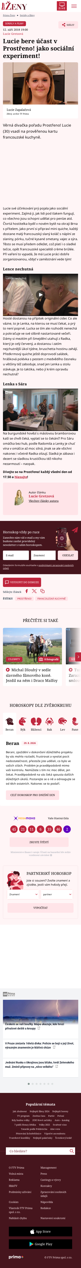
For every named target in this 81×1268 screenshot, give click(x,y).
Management (48, 1167)
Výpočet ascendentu (54, 1133)
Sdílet (66, 25)
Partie (51, 1115)
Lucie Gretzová (13, 34)
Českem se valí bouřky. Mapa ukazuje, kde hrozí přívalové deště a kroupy (34, 1026)
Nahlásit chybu (18, 1218)
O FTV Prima (16, 1167)
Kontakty (46, 1186)
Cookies (13, 1202)
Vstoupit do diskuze (24, 582)
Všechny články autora (44, 501)
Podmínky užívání (20, 1192)
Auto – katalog (62, 1120)
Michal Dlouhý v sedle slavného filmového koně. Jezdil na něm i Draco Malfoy (32, 675)
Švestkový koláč (63, 1137)
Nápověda (46, 1202)
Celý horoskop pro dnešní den (32, 795)
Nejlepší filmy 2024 (39, 1111)
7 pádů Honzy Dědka (25, 1124)
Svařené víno (60, 1124)
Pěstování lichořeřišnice (28, 1133)
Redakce (45, 1208)
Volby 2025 (44, 1124)
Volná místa (16, 1173)
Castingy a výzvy (50, 1180)
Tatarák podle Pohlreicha (34, 1129)
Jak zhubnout (20, 1111)
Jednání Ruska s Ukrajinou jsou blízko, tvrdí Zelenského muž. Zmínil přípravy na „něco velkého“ (39, 1064)
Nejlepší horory (60, 1111)
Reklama (14, 1180)
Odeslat (68, 555)
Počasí (60, 1115)
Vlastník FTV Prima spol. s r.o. (20, 1210)
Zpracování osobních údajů (53, 1194)
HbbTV (13, 1186)
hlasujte (21, 477)
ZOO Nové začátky (42, 1120)
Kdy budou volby (20, 1120)
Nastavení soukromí (52, 1218)
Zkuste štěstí (39, 842)
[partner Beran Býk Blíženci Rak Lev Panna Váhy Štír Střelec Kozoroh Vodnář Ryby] (57, 894)
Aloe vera (55, 1129)
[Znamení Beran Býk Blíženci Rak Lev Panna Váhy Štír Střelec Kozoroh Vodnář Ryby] (43, 555)
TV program (23, 1115)
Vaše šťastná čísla (58, 818)
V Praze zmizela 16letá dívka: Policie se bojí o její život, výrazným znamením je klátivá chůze (39, 1045)
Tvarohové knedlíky (19, 1137)
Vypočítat (40, 908)
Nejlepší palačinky (42, 1137)
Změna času (39, 1115)
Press (43, 1173)
